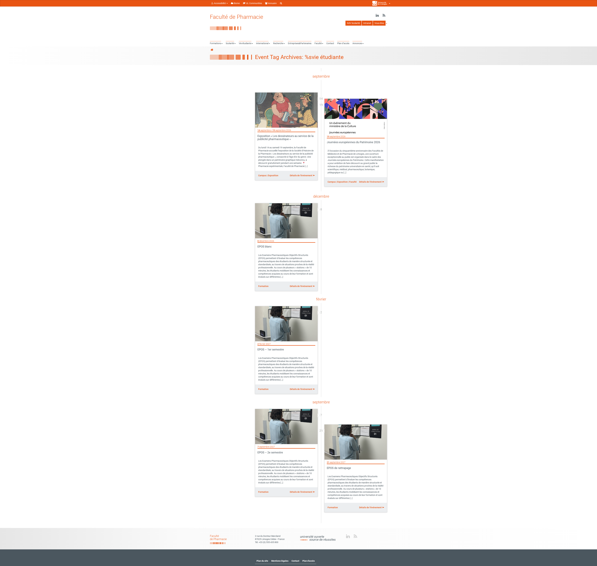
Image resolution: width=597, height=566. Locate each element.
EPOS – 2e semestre (270, 452)
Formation (263, 286)
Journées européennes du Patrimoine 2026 (353, 142)
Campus (262, 175)
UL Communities (254, 3)
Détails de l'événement (301, 175)
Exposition (273, 175)
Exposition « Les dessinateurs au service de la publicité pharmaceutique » (285, 137)
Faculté (353, 182)
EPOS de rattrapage (339, 468)
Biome (236, 3)
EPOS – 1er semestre (270, 349)
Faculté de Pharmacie (236, 17)
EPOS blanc (264, 246)
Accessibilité (219, 3)
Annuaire (272, 3)
